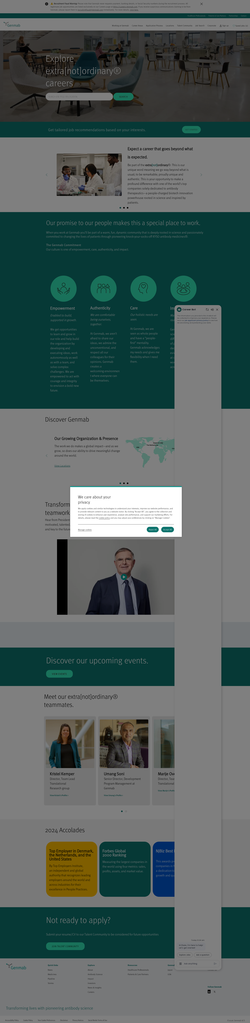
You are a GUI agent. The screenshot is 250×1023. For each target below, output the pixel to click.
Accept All (167, 529)
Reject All (153, 529)
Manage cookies (85, 529)
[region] (126, 511)
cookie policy (104, 517)
